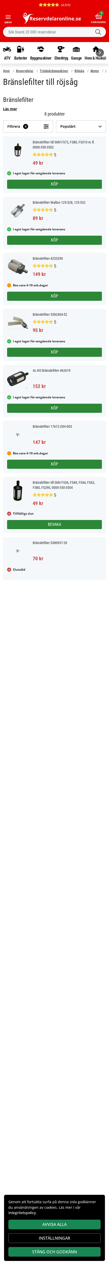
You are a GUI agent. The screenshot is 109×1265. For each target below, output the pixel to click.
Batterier (20, 58)
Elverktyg (61, 58)
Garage (76, 58)
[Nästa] (100, 53)
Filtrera (16, 126)
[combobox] (54, 32)
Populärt (68, 126)
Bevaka (54, 524)
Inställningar (54, 1238)
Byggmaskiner (40, 58)
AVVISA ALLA (54, 1224)
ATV (7, 58)
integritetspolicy (22, 1212)
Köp (54, 184)
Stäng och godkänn (54, 1252)
